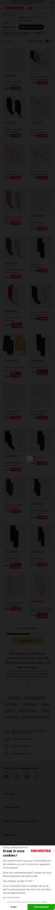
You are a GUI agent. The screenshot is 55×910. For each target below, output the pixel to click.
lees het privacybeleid (11, 898)
